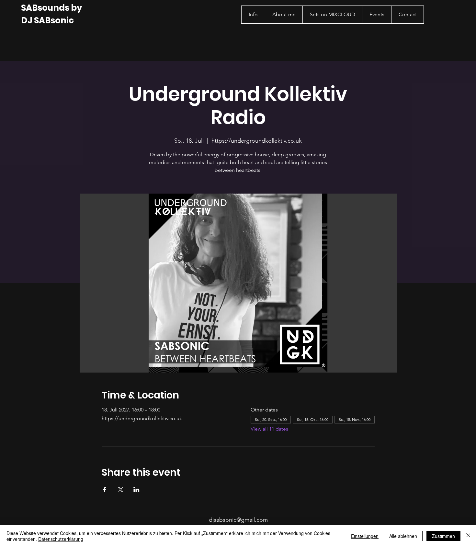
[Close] (468, 536)
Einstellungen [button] (365, 536)
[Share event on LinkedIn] (136, 489)
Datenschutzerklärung (60, 539)
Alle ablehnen (403, 536)
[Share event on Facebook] (105, 489)
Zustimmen (443, 536)
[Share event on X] (121, 489)
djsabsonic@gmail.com (238, 519)
